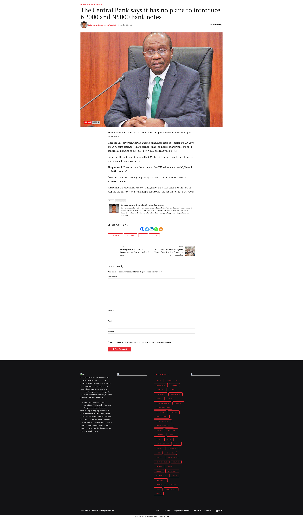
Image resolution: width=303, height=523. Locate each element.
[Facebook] (142, 229)
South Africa (161, 475)
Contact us (197, 511)
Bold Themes (115, 235)
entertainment (161, 417)
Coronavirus (175, 394)
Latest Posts (120, 201)
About (111, 201)
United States (171, 489)
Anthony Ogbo (172, 380)
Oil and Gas (170, 453)
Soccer (159, 471)
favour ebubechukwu (163, 426)
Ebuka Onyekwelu (162, 403)
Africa (158, 380)
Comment (112, 277)
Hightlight (130, 235)
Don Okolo (170, 398)
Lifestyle (159, 3)
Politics (176, 462)
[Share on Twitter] (216, 24)
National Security (162, 444)
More (198, 3)
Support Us (209, 3)
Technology (160, 480)
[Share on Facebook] (212, 24)
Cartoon (159, 389)
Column (172, 389)
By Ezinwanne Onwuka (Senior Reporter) (102, 25)
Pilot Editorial (161, 462)
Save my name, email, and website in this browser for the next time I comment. (140, 342)
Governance (185, 3)
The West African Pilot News (166, 484)
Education (160, 412)
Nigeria (154, 235)
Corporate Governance (181, 511)
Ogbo (158, 453)
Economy (178, 403)
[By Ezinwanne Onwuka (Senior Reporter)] (114, 212)
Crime (158, 398)
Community (160, 394)
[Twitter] (147, 229)
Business (146, 3)
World (158, 494)
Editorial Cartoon (163, 408)
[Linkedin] (151, 229)
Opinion (171, 3)
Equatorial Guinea (162, 421)
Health (158, 430)
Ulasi (158, 489)
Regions (159, 466)
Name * (111, 310)
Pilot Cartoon (173, 457)
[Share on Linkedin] (220, 24)
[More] (161, 229)
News (143, 235)
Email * (110, 321)
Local (158, 439)
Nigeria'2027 (172, 448)
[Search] (221, 1)
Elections (173, 412)
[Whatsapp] (156, 229)
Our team (167, 511)
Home (134, 3)
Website (111, 332)
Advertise (207, 511)
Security (171, 466)
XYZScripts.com (163, 516)
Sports (174, 475)
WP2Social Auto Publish (142, 516)
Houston (159, 435)
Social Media (172, 471)
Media (169, 439)
